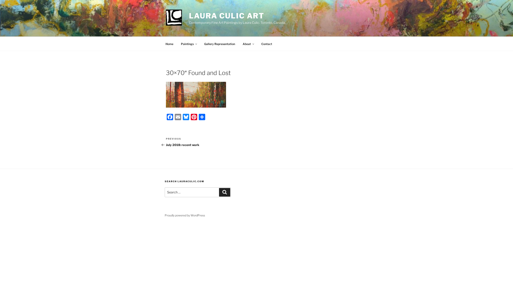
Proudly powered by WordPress (185, 215)
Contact (266, 44)
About (247, 44)
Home (169, 44)
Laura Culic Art (226, 15)
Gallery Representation (219, 44)
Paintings (187, 44)
